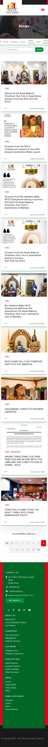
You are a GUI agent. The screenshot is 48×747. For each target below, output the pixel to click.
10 (28, 550)
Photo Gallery (10, 685)
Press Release (15, 451)
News (38, 42)
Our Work (10, 646)
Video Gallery (10, 688)
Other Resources (12, 672)
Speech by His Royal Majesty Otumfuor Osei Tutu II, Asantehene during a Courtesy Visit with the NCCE (23, 97)
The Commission (12, 635)
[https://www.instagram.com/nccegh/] (23, 610)
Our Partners (10, 626)
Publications (12, 659)
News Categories (14, 696)
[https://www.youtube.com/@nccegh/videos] (28, 610)
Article (6, 42)
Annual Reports (11, 663)
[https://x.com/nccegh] (18, 610)
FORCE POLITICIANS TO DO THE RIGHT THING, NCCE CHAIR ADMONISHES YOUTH (22, 512)
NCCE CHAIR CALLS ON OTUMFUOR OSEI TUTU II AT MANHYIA (23, 363)
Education (14, 42)
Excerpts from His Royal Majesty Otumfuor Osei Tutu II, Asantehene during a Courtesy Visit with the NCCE (23, 256)
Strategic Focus (11, 651)
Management (10, 638)
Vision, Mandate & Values (15, 623)
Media (8, 678)
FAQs (7, 691)
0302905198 (14, 587)
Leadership (11, 631)
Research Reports (12, 666)
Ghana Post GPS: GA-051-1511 (21, 595)
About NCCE (10, 619)
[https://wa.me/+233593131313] (8, 610)
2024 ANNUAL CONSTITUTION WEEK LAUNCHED (24, 410)
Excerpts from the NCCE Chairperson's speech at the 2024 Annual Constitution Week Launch (22, 149)
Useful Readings (12, 669)
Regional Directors (13, 641)
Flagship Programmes (14, 654)
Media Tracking (31, 42)
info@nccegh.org (15, 591)
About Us (10, 615)
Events (22, 42)
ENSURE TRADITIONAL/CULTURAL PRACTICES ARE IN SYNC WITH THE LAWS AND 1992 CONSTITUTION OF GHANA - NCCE (24, 460)
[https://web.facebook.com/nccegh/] (13, 610)
